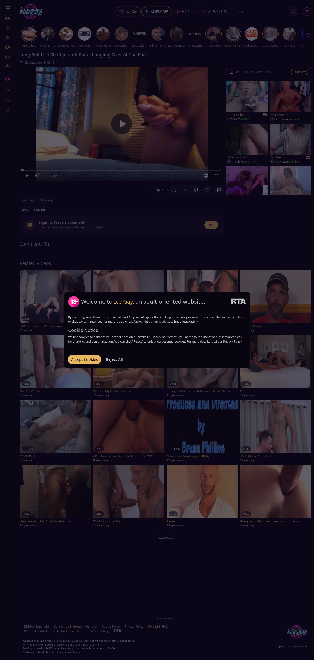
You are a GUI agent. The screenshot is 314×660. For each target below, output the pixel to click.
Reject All (114, 359)
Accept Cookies (84, 359)
